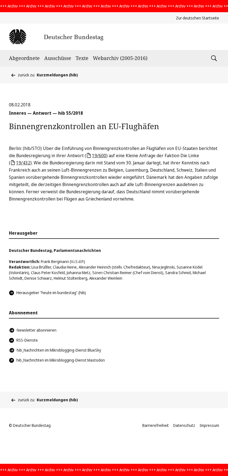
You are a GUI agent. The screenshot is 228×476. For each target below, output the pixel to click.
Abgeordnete (24, 58)
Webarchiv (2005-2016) (120, 58)
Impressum (209, 425)
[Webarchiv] (56, 36)
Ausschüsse (57, 58)
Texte (82, 58)
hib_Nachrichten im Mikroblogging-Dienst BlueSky (59, 350)
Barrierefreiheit (155, 425)
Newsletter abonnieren (36, 330)
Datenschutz (184, 425)
